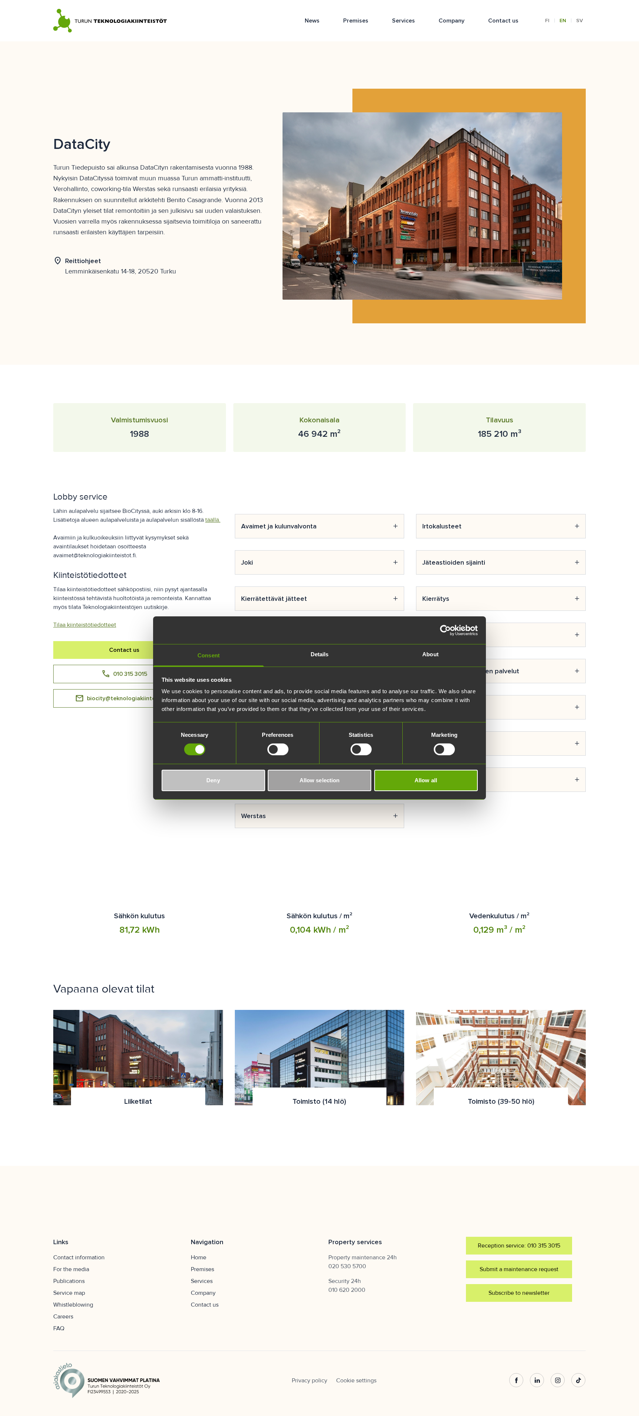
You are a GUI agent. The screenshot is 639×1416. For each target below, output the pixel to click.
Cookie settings (356, 1380)
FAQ (58, 1328)
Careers (63, 1316)
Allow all (426, 780)
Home (198, 1257)
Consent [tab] (208, 655)
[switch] (277, 749)
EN (562, 20)
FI (547, 20)
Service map (69, 1293)
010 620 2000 (346, 1290)
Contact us (503, 20)
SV (579, 20)
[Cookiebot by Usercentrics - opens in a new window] (445, 630)
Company (451, 20)
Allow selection (320, 780)
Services (403, 20)
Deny (213, 780)
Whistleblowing (73, 1304)
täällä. (212, 520)
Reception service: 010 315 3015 (519, 1245)
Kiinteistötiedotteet (89, 575)
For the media (71, 1269)
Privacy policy (309, 1380)
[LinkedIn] (537, 1380)
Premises (355, 20)
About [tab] (430, 654)
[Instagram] (557, 1380)
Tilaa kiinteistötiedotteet (84, 625)
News (312, 20)
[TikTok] (578, 1380)
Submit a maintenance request (519, 1269)
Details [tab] (320, 654)
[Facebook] (516, 1380)
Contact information (79, 1257)
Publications (69, 1281)
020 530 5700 (347, 1266)
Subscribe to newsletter (519, 1293)
